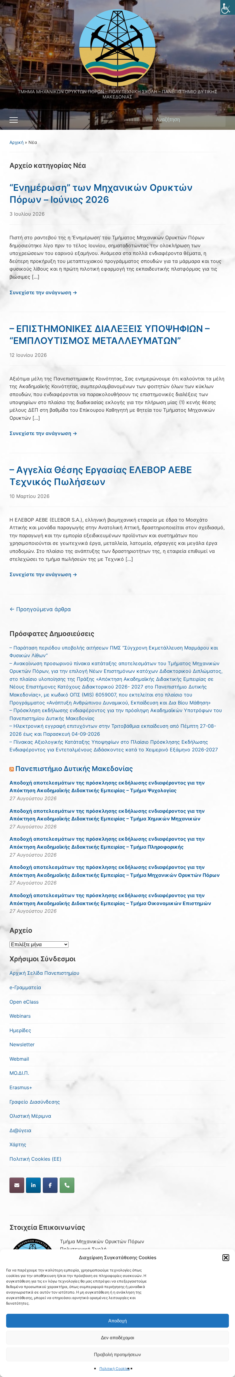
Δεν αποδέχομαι (117, 1337)
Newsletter (22, 1044)
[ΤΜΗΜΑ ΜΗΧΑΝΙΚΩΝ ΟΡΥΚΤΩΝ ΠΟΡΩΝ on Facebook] (50, 1185)
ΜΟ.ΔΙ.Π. (19, 1073)
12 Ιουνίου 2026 (28, 355)
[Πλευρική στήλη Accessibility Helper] (227, 7)
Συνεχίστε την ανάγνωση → (43, 292)
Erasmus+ (20, 1087)
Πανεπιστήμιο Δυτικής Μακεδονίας (74, 769)
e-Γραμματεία (25, 987)
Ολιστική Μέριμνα (30, 1116)
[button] (226, 1258)
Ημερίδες (20, 1030)
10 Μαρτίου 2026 (29, 496)
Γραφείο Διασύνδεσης (34, 1102)
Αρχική (16, 142)
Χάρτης (17, 1144)
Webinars (20, 1016)
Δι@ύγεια (20, 1130)
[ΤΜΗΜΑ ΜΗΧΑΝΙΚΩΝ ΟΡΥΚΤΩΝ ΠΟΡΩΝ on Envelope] (16, 1185)
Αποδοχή (117, 1320)
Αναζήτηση (217, 120)
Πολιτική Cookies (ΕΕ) (35, 1159)
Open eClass (24, 1002)
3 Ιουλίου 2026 (27, 214)
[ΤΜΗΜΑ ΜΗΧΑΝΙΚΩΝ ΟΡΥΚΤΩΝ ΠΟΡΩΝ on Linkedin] (33, 1185)
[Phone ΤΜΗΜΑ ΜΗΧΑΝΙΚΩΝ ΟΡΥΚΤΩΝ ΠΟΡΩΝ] (67, 1185)
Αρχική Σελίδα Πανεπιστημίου (44, 973)
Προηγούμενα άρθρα (40, 609)
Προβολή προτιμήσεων (117, 1354)
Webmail (19, 1059)
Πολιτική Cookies (114, 1368)
